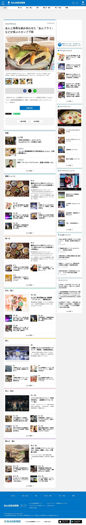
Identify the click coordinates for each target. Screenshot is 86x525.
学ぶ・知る (58, 7)
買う (38, 7)
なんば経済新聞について (36, 503)
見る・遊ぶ (29, 7)
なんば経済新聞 (16, 3)
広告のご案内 (33, 507)
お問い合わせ (51, 505)
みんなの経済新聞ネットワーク (12, 521)
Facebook (73, 3)
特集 (67, 7)
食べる (20, 7)
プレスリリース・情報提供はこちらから (57, 503)
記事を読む (29, 108)
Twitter (77, 3)
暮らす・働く (47, 7)
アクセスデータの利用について (37, 505)
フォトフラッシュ (10, 23)
